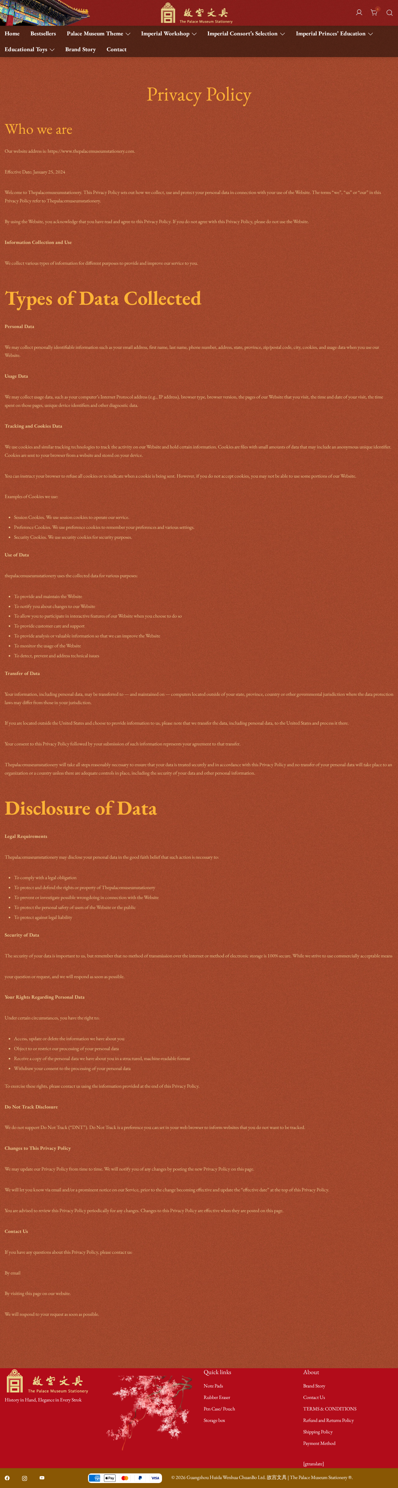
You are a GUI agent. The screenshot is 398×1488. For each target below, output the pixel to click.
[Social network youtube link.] (41, 1477)
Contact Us (314, 1397)
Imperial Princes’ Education (331, 33)
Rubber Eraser (217, 1397)
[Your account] (359, 13)
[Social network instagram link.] (24, 1477)
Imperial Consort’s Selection (242, 33)
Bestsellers (43, 33)
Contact (117, 49)
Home (12, 33)
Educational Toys (26, 49)
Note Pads (213, 1385)
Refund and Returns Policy (328, 1420)
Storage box (214, 1420)
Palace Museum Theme (95, 33)
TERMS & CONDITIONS (329, 1408)
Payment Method (319, 1443)
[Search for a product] (389, 12)
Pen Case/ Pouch (219, 1408)
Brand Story (80, 49)
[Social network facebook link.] (7, 1477)
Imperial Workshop (165, 33)
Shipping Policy (318, 1431)
